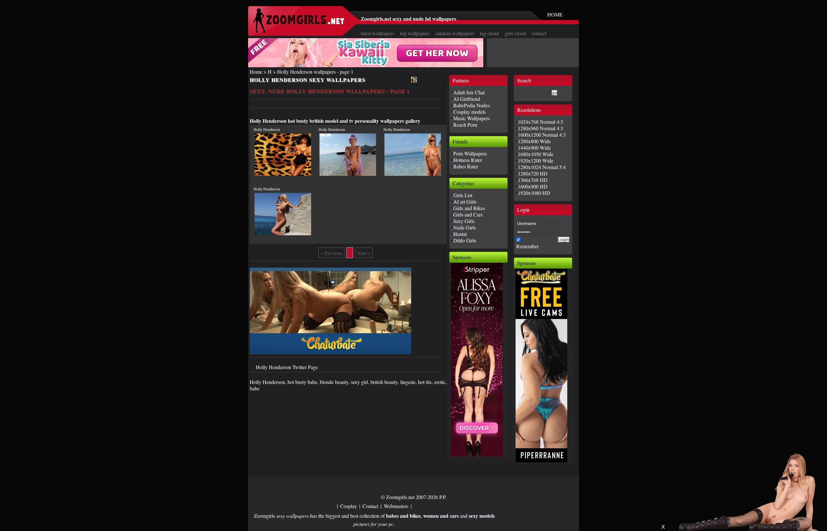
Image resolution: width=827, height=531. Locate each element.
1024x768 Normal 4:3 (540, 121)
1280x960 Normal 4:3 (540, 128)
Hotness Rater (467, 159)
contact (539, 33)
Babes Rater (465, 166)
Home (256, 71)
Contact (370, 506)
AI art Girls (464, 201)
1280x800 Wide (534, 141)
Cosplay (348, 506)
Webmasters (396, 506)
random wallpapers (454, 33)
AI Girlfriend (466, 98)
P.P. (442, 497)
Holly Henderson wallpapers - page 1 (315, 71)
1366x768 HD (533, 179)
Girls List (462, 195)
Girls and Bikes (469, 208)
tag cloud (489, 33)
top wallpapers (415, 33)
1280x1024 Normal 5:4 (542, 167)
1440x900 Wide (534, 147)
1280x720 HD (533, 173)
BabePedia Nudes (471, 105)
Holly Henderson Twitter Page (287, 367)
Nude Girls (464, 227)
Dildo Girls (464, 240)
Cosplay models (469, 111)
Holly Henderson (267, 129)
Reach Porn (465, 124)
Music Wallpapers (471, 118)
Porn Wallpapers (470, 153)
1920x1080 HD (534, 192)
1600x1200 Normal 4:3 (542, 134)
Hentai (460, 233)
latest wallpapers (377, 33)
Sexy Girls (464, 221)
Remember (527, 246)
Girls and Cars (468, 214)
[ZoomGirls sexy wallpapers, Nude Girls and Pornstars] (299, 31)
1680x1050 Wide (535, 154)
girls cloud (515, 33)
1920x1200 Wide (535, 160)
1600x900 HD (533, 186)
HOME (555, 14)
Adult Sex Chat (469, 92)
